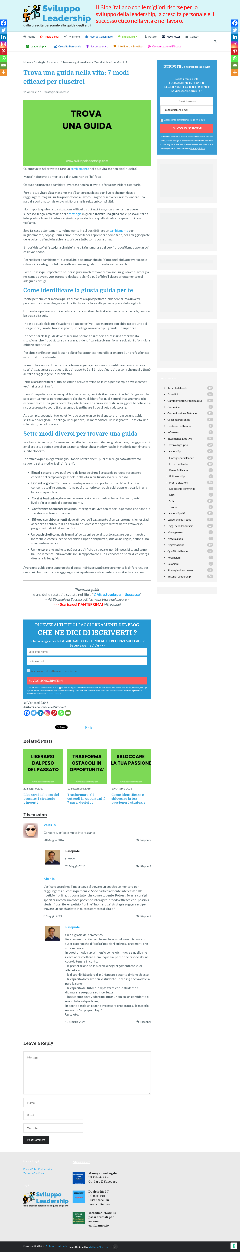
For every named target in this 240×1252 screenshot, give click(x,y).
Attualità (172, 394)
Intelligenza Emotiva (129, 46)
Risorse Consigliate (101, 36)
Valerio (50, 825)
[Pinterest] (54, 713)
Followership (177, 476)
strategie (75, 214)
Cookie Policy (45, 1169)
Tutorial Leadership (179, 576)
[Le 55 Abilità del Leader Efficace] (186, 313)
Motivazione (175, 538)
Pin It (88, 727)
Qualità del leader (178, 551)
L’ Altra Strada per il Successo (117, 594)
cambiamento (79, 169)
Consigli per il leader (181, 457)
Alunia (49, 879)
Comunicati (174, 407)
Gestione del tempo (179, 426)
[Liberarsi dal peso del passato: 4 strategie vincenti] (43, 766)
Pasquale (72, 927)
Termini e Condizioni (33, 1173)
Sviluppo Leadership (56, 1246)
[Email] (68, 713)
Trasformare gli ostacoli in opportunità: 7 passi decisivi (86, 798)
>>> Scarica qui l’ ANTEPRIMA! (78, 604)
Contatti (194, 36)
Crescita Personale (69, 46)
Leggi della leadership (180, 525)
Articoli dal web (177, 388)
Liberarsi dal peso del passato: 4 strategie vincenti (41, 798)
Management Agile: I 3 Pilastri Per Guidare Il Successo (103, 1177)
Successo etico (99, 46)
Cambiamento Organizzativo (185, 400)
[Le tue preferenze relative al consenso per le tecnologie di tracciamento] (234, 1246)
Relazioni (173, 563)
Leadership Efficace (179, 519)
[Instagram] (47, 713)
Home (31, 36)
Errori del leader (179, 464)
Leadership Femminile (182, 488)
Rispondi (145, 840)
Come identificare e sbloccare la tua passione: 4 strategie (128, 798)
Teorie (173, 507)
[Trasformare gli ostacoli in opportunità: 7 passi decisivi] (87, 766)
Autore (152, 36)
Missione (74, 36)
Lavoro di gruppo (177, 444)
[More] (3, 72)
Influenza (173, 432)
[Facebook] (27, 713)
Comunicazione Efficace (166, 46)
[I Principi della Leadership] (186, 244)
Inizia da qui (51, 36)
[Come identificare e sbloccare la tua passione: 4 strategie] (131, 766)
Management (175, 532)
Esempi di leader (179, 470)
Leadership (37, 46)
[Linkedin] (40, 713)
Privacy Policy (53, 693)
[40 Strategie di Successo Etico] (186, 362)
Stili (171, 501)
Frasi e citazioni (178, 482)
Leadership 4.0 (176, 513)
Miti (171, 494)
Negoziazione (175, 544)
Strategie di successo (56, 91)
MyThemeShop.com (99, 1247)
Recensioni (173, 557)
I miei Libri (128, 36)
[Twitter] (34, 713)
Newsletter (173, 36)
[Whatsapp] (61, 713)
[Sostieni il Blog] (186, 197)
